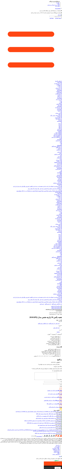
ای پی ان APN (24, 190)
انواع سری (56, 186)
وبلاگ (58, 3)
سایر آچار (60, 120)
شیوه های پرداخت (56, 454)
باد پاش (44, 186)
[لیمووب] (56, 460)
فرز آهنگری (59, 85)
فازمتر (60, 138)
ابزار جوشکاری (59, 91)
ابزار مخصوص (59, 149)
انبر (61, 122)
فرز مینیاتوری (59, 89)
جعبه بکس (60, 148)
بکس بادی (60, 186)
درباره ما (58, 2)
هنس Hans (60, 190)
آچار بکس (60, 114)
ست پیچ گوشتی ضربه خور (57, 137)
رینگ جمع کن (59, 157)
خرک (61, 155)
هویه (61, 101)
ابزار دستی (60, 110)
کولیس (60, 171)
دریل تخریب (59, 94)
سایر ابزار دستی (59, 140)
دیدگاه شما (59, 379)
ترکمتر (60, 153)
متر (61, 170)
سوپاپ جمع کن (59, 160)
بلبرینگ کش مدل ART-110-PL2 (42, 418)
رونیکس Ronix (49, 190)
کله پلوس (46, 188)
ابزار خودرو (60, 187)
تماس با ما (57, 6)
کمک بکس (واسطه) (58, 162)
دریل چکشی (59, 96)
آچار (61, 112)
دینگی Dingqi (55, 190)
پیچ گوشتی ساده (59, 132)
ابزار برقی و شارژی (58, 83)
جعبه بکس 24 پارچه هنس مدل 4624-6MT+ (35, 422)
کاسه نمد (49, 188)
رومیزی (60, 100)
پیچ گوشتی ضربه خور (58, 134)
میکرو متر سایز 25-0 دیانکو (44, 427)
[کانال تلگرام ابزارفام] (33, 436)
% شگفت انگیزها (58, 81)
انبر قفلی (60, 126)
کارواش (60, 102)
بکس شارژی (59, 108)
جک (61, 150)
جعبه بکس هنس (56, 327)
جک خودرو (54, 188)
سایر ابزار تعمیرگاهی (58, 165)
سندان (60, 158)
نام (61, 381)
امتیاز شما (60, 370)
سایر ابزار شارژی (58, 107)
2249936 (57, 8)
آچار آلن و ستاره (59, 113)
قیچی (61, 142)
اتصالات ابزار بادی (49, 186)
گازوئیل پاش (59, 163)
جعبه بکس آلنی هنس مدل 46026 (41, 433)
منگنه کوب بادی (22, 186)
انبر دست (60, 123)
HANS (58, 332)
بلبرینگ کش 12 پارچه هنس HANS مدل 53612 (33, 420)
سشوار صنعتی (59, 104)
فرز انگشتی (32, 186)
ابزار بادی (60, 185)
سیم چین (60, 124)
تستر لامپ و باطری (58, 154)
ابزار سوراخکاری (58, 93)
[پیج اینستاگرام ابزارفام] (32, 436)
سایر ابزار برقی (59, 99)
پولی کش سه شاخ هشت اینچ (43, 425)
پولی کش (42, 188)
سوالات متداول (57, 452)
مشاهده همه (59, 90)
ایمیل (60, 383)
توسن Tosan (43, 190)
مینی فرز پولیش (59, 88)
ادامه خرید (58, 467)
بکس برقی (60, 105)
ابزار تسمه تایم (59, 188)
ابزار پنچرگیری (59, 166)
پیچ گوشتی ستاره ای (58, 133)
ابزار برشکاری (59, 84)
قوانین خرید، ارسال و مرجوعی (53, 4)
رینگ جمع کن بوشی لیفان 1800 (42, 413)
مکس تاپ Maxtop (31, 190)
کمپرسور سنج (59, 176)
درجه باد (36, 186)
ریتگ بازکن (60, 156)
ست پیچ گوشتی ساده (58, 136)
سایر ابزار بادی (16, 186)
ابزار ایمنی (60, 178)
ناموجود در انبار (59, 310)
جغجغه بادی (40, 186)
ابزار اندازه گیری (58, 169)
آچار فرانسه (59, 116)
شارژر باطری (59, 161)
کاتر (61, 144)
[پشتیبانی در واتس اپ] (35, 436)
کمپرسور (27, 186)
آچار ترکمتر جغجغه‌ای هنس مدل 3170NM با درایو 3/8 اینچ (27, 411)
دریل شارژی (59, 97)
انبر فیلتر (60, 128)
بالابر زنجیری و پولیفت (57, 182)
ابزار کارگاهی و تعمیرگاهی (57, 146)
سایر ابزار (60, 181)
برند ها (60, 189)
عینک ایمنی (60, 179)
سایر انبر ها (60, 129)
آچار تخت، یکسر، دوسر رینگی (56, 115)
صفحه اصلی (59, 82)
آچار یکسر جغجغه (58, 117)
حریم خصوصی (57, 450)
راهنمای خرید (57, 447)
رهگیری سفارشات (56, 448)
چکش (61, 141)
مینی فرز (60, 86)
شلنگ (61, 173)
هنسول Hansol (38, 190)
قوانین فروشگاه (56, 449)
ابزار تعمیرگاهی (59, 147)
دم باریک (60, 125)
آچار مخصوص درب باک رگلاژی (42, 416)
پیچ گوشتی (60, 131)
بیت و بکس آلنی (59, 118)
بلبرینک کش (59, 152)
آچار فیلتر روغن (31, 188)
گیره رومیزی (59, 164)
